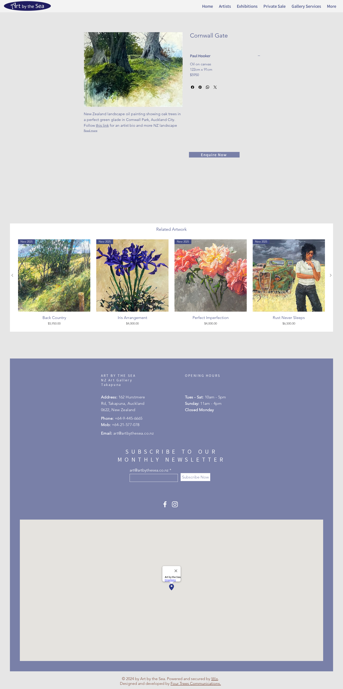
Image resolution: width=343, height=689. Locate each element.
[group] (171, 284)
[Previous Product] (12, 275)
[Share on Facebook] (192, 87)
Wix (214, 678)
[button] (247, 6)
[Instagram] (175, 504)
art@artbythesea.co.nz (149, 470)
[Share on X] (215, 87)
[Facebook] (165, 504)
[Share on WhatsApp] (207, 87)
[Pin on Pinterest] (200, 87)
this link (102, 125)
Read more (90, 130)
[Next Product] (330, 275)
